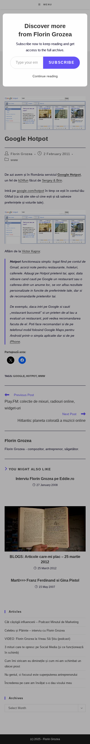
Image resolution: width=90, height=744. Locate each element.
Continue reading (45, 76)
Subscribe (61, 62)
